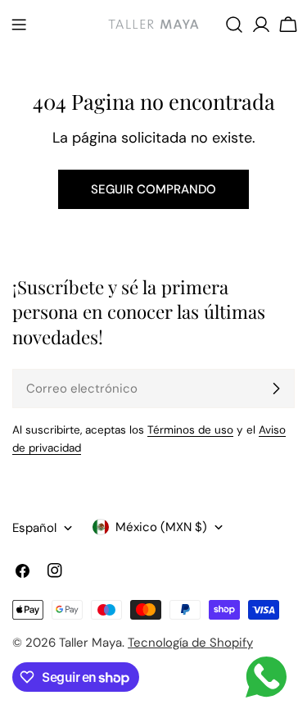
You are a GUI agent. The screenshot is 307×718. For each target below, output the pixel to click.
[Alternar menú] (18, 24)
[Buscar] (234, 24)
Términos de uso (190, 430)
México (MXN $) (161, 527)
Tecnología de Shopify (190, 642)
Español (34, 528)
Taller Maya (90, 642)
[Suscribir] (276, 388)
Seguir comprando (153, 189)
